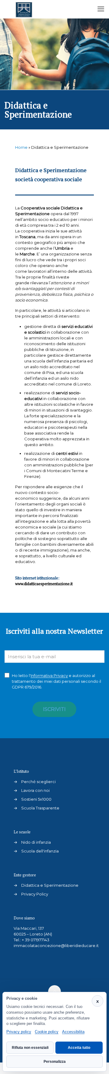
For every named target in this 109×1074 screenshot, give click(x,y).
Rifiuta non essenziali (30, 1048)
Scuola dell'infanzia (40, 851)
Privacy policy (18, 1031)
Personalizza (55, 1061)
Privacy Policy (34, 894)
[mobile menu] (101, 9)
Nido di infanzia (36, 842)
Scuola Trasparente (40, 808)
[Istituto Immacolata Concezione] (24, 9)
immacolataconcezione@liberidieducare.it (56, 945)
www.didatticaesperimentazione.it (44, 583)
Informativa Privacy (49, 675)
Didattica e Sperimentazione (49, 885)
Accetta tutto (79, 1048)
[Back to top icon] (54, 991)
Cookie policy (46, 1031)
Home (21, 147)
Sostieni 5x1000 (36, 799)
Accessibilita (73, 1031)
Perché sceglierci (38, 781)
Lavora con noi (35, 790)
